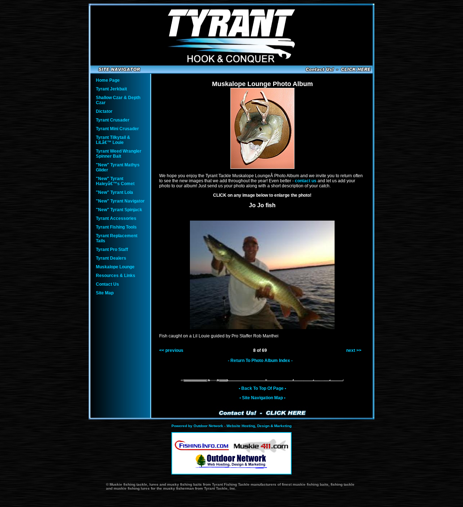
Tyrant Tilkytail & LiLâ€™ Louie (113, 140)
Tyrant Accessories (116, 218)
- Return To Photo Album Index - (260, 360)
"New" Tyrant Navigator (120, 201)
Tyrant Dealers (111, 258)
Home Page (108, 80)
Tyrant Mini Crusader (117, 128)
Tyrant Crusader (112, 120)
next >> (353, 350)
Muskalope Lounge (115, 266)
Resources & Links (115, 275)
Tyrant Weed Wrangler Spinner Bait (118, 154)
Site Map (105, 292)
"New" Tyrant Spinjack (119, 209)
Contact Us (107, 284)
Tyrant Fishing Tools (116, 227)
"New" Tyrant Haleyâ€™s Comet (115, 181)
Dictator (104, 111)
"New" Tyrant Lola (114, 192)
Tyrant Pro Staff (112, 249)
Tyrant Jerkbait (111, 88)
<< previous (171, 350)
